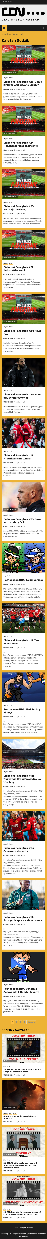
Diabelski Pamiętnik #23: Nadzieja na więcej (18, 208)
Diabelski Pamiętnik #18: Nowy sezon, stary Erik (22, 521)
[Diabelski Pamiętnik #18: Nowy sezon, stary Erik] (23, 497)
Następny (31, 1022)
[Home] (4, 28)
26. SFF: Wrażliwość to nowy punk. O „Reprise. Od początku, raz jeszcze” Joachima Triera (20, 1165)
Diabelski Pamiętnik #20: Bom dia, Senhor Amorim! (22, 396)
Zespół (23, 1228)
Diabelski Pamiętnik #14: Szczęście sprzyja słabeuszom (22, 919)
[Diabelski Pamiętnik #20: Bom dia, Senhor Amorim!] (23, 372)
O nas (16, 1228)
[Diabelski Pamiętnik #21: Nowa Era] (23, 309)
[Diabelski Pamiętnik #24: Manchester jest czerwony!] (23, 121)
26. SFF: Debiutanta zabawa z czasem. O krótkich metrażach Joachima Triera (22, 1213)
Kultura (9, 1066)
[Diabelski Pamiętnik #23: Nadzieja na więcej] (23, 184)
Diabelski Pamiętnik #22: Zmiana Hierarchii (18, 269)
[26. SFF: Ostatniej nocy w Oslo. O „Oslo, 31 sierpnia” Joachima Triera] (23, 1048)
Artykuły (5, 78)
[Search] (43, 28)
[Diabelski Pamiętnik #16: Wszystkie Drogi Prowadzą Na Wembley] (23, 754)
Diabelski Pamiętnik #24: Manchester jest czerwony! (20, 144)
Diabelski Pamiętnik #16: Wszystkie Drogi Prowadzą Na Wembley (22, 779)
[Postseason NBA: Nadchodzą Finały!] (23, 687)
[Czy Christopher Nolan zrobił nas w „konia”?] (23, 1095)
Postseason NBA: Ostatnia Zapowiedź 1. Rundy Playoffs (21, 990)
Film (4, 1066)
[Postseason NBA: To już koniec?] (23, 558)
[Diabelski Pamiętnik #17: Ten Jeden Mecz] (23, 618)
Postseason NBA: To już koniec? (23, 580)
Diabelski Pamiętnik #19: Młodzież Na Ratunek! (18, 457)
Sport (11, 78)
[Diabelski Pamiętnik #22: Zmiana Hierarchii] (23, 245)
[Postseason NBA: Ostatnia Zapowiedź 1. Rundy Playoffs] (23, 967)
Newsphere (32, 1234)
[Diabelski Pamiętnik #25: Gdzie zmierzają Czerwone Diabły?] (23, 60)
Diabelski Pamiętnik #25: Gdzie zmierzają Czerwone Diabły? (22, 83)
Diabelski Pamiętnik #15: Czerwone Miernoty (18, 850)
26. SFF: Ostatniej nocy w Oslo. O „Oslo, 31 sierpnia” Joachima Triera (22, 1070)
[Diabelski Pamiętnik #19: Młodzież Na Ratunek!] (23, 433)
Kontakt (30, 1228)
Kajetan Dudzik (20, 89)
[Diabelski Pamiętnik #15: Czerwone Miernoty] (23, 826)
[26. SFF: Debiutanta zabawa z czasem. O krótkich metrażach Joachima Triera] (23, 1191)
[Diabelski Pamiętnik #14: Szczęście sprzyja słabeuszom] (23, 895)
